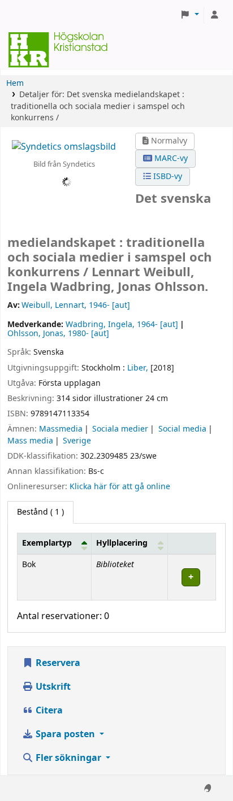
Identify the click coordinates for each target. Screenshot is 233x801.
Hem (15, 83)
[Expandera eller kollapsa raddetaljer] (191, 577)
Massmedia (61, 429)
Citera (48, 710)
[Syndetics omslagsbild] (64, 146)
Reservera (56, 663)
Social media (182, 429)
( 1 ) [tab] (40, 512)
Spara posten (65, 734)
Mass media (30, 441)
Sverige (77, 441)
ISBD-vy (166, 176)
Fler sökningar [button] (68, 758)
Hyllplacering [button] (122, 543)
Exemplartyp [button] (47, 543)
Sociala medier (120, 429)
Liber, (137, 368)
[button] (189, 15)
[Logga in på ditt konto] (214, 15)
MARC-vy (170, 158)
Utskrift (52, 687)
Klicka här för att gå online (120, 487)
